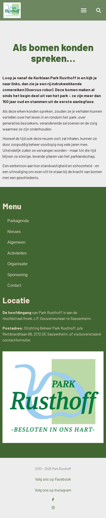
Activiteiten (17, 253)
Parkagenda (18, 221)
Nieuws (14, 232)
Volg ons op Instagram (53, 490)
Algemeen (16, 242)
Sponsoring (17, 275)
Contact (14, 285)
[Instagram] (53, 507)
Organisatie (17, 264)
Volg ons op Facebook (53, 479)
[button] (83, 10)
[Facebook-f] (53, 499)
